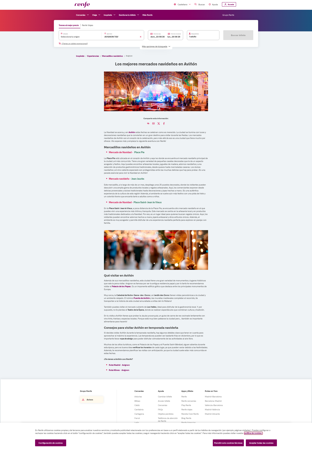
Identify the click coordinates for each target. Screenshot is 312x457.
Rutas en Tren (211, 391)
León (136, 422)
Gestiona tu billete (127, 15)
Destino (109, 34)
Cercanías (80, 15)
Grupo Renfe (228, 15)
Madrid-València (212, 409)
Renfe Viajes (87, 25)
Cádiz (137, 405)
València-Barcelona (214, 405)
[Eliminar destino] (140, 36)
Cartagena (139, 414)
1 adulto (192, 36)
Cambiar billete (165, 396)
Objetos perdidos (165, 414)
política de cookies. (253, 433)
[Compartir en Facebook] (163, 123)
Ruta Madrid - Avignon (119, 365)
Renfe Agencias (188, 422)
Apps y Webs (187, 391)
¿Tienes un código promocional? (75, 44)
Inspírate (108, 15)
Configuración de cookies (51, 443)
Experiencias (93, 56)
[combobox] (78, 36)
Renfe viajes (186, 409)
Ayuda (215, 4)
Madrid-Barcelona (213, 396)
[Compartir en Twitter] (158, 123)
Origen (65, 34)
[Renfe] (82, 4)
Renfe (184, 396)
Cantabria (138, 409)
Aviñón (132, 132)
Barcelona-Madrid (213, 401)
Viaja (94, 15)
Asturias (138, 396)
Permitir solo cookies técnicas (228, 443)
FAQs (160, 409)
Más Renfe (147, 15)
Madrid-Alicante (212, 414)
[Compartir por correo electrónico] (153, 123)
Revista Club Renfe (190, 414)
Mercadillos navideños (112, 56)
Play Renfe (186, 405)
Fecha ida (157, 34)
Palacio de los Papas (121, 286)
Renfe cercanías (188, 401)
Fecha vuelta (176, 34)
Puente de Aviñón (142, 298)
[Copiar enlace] (148, 123)
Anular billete (164, 401)
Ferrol (137, 418)
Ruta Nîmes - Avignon (119, 370)
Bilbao (137, 401)
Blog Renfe (186, 418)
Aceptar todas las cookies (261, 443)
